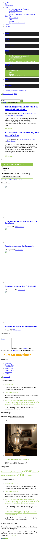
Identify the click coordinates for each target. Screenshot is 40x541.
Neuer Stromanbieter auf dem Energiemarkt (19, 246)
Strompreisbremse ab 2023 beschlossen (17, 459)
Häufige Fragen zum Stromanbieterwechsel (22, 14)
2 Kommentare (18, 115)
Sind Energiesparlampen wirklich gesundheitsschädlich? (21, 108)
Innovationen (9, 367)
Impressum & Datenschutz (17, 23)
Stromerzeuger (9, 370)
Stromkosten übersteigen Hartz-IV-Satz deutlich (20, 286)
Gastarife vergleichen (18, 179)
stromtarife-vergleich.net (28, 113)
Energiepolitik (9, 365)
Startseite (3, 102)
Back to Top (4, 538)
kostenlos (25, 348)
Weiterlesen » (9, 128)
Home (7, 2)
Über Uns (8, 16)
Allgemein (10, 115)
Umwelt (7, 373)
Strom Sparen (11, 141)
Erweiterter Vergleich (6, 179)
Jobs (10, 19)
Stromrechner (9, 6)
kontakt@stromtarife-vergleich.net (16, 90)
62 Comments (19, 227)
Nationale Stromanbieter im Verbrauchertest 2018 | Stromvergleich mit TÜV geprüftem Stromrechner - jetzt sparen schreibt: (21, 512)
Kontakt (11, 21)
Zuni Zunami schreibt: (12, 384)
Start (6, 4)
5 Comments (21, 290)
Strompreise (16, 350)
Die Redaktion (13, 18)
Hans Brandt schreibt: (11, 392)
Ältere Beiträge (5, 416)
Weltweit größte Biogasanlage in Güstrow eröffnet (21, 326)
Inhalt (7, 24)
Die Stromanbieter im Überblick (19, 9)
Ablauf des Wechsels (15, 11)
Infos (6, 7)
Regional (7, 26)
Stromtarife (8, 372)
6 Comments (19, 250)
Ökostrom (12, 12)
